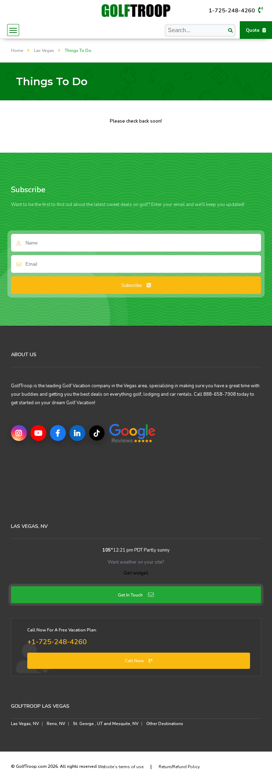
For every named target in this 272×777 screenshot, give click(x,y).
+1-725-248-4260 (57, 642)
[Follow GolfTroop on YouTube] (38, 433)
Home (17, 50)
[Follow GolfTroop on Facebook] (58, 433)
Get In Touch (130, 595)
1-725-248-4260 (232, 10)
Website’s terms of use (120, 767)
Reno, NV (56, 723)
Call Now (135, 661)
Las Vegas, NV (25, 723)
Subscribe (132, 285)
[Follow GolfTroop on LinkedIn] (77, 433)
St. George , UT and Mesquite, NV (105, 723)
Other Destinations (164, 723)
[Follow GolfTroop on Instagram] (19, 433)
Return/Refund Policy (179, 767)
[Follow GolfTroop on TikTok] (97, 433)
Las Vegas (44, 50)
